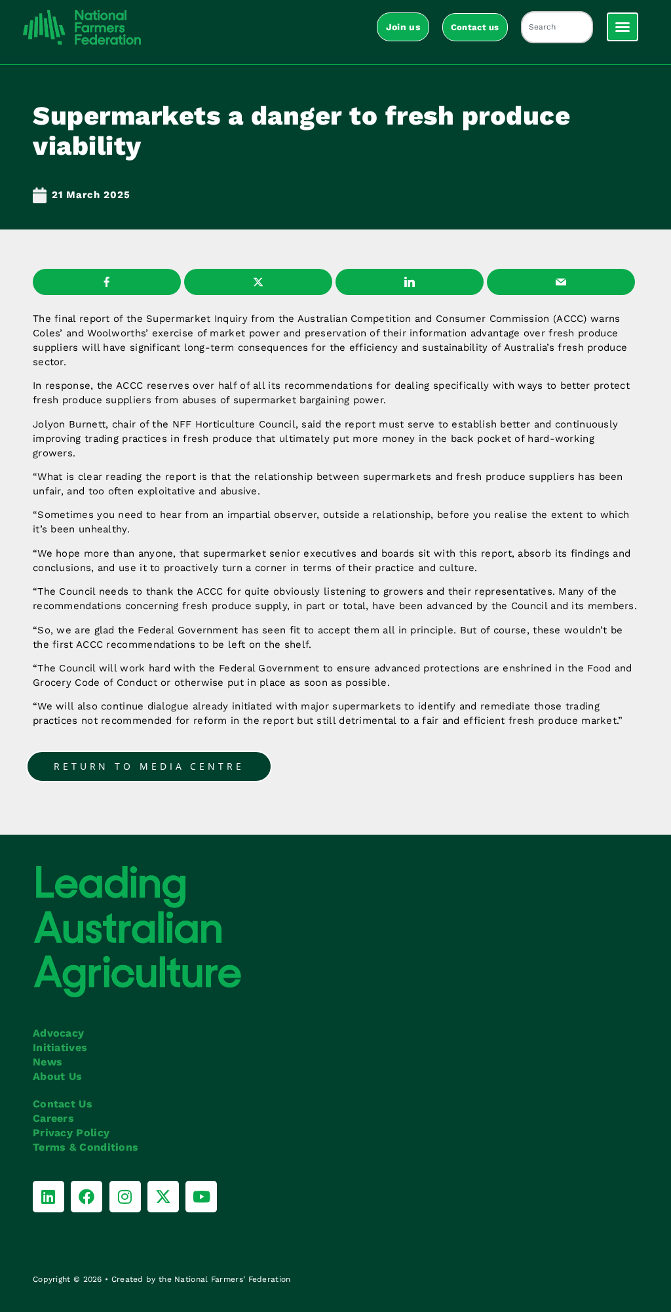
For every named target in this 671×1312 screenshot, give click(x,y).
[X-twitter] (163, 1196)
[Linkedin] (48, 1196)
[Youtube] (201, 1196)
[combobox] (557, 27)
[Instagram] (125, 1196)
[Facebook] (86, 1196)
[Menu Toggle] (622, 26)
